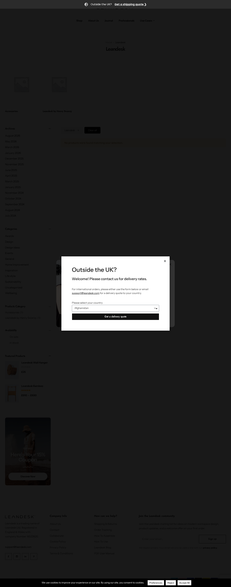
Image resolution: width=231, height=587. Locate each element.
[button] (165, 261)
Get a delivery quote (115, 316)
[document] (115, 293)
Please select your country (87, 302)
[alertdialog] (115, 4)
